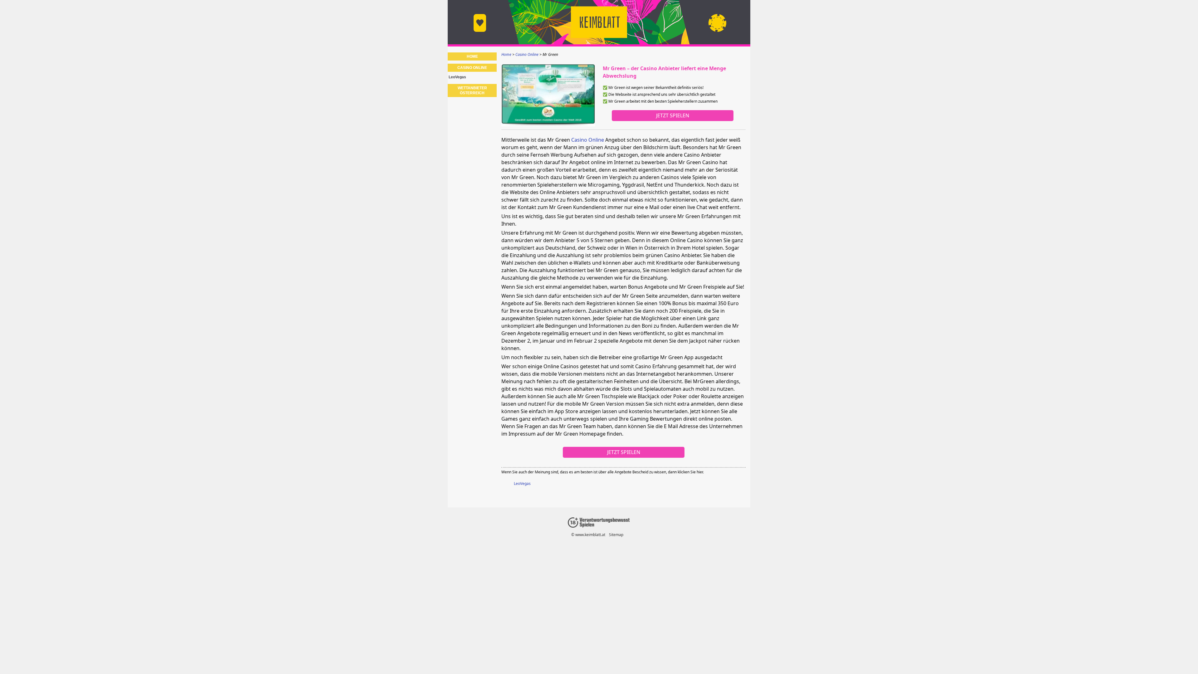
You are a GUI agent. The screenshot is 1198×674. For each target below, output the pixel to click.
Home (472, 56)
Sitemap (616, 534)
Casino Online (587, 139)
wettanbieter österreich (472, 90)
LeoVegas (522, 483)
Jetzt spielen (672, 115)
